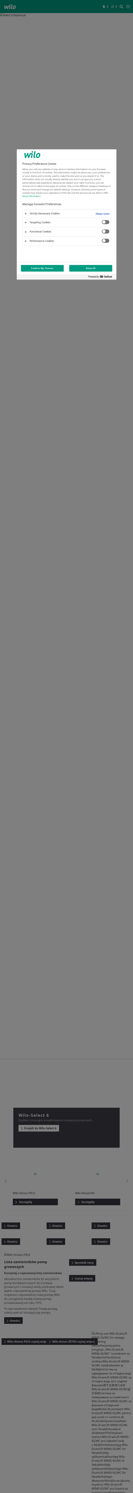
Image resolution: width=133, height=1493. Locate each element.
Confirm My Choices (42, 268)
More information (31, 196)
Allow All (91, 268)
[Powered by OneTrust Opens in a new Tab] (101, 277)
